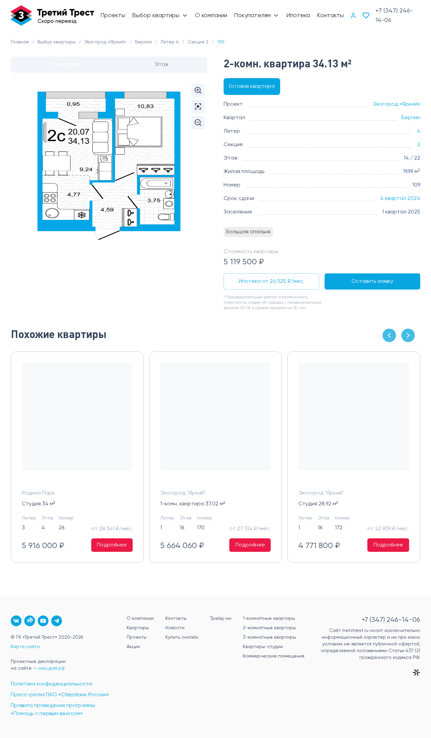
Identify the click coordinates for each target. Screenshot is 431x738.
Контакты (176, 618)
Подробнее (112, 545)
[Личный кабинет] (353, 15)
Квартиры (138, 628)
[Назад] (389, 335)
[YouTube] (43, 620)
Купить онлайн (181, 637)
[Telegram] (56, 620)
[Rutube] (29, 620)
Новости (175, 628)
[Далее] (408, 335)
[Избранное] (366, 15)
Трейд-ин (220, 618)
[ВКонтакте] (16, 620)
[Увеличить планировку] (198, 90)
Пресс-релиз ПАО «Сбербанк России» (60, 695)
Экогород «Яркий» (396, 104)
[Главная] (52, 15)
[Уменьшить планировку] (198, 122)
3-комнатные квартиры (269, 637)
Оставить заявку (372, 281)
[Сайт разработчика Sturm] (369, 674)
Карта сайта (25, 646)
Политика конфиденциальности (51, 684)
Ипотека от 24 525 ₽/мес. (271, 281)
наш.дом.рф (51, 668)
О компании (140, 618)
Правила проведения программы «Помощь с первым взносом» (53, 709)
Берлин (410, 118)
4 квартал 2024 (400, 198)
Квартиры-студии (263, 646)
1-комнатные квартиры (269, 618)
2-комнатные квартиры (269, 628)
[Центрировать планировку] (198, 106)
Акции (133, 646)
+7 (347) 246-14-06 (394, 15)
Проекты (136, 637)
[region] (215, 457)
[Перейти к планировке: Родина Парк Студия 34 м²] (77, 422)
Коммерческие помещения (273, 656)
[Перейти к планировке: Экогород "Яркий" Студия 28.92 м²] (353, 422)
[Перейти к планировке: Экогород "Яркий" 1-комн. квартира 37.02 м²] (215, 422)
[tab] (65, 64)
